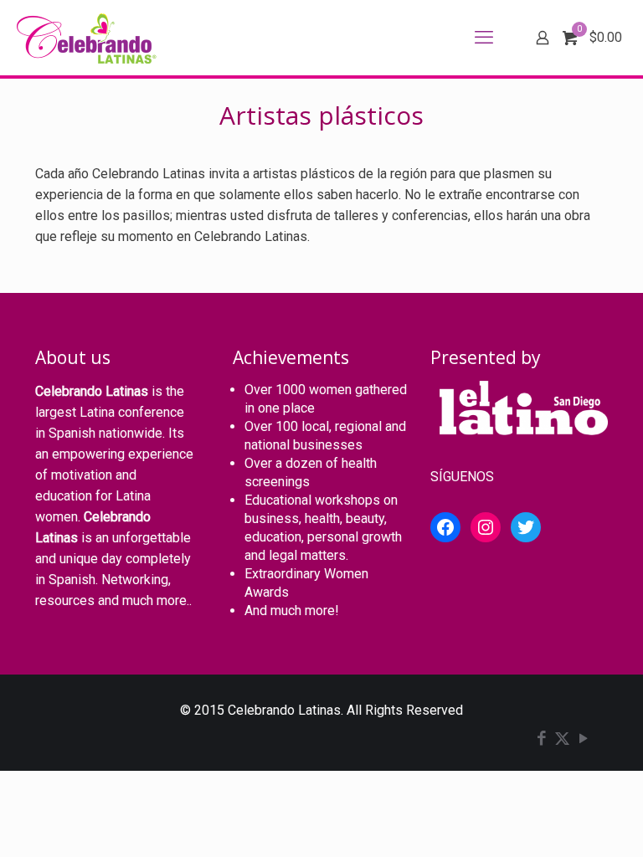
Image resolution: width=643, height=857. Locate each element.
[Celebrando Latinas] (89, 37)
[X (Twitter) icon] (562, 739)
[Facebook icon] (541, 739)
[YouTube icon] (583, 739)
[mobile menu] (484, 37)
